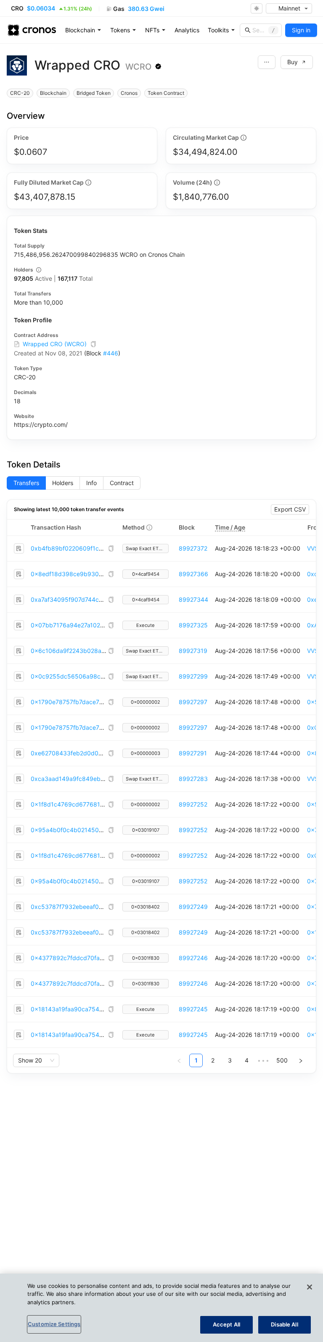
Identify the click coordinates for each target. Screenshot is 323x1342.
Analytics (187, 30)
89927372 (193, 548)
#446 (110, 353)
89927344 (193, 599)
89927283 (193, 778)
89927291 (193, 753)
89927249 (193, 906)
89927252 (193, 804)
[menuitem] (83, 30)
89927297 (193, 701)
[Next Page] (300, 1060)
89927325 (193, 625)
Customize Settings (54, 1324)
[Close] (309, 1287)
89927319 (193, 650)
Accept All (226, 1324)
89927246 (193, 957)
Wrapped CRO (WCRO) (55, 343)
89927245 (193, 1009)
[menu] (187, 30)
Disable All (284, 1324)
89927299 (193, 676)
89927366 (193, 573)
